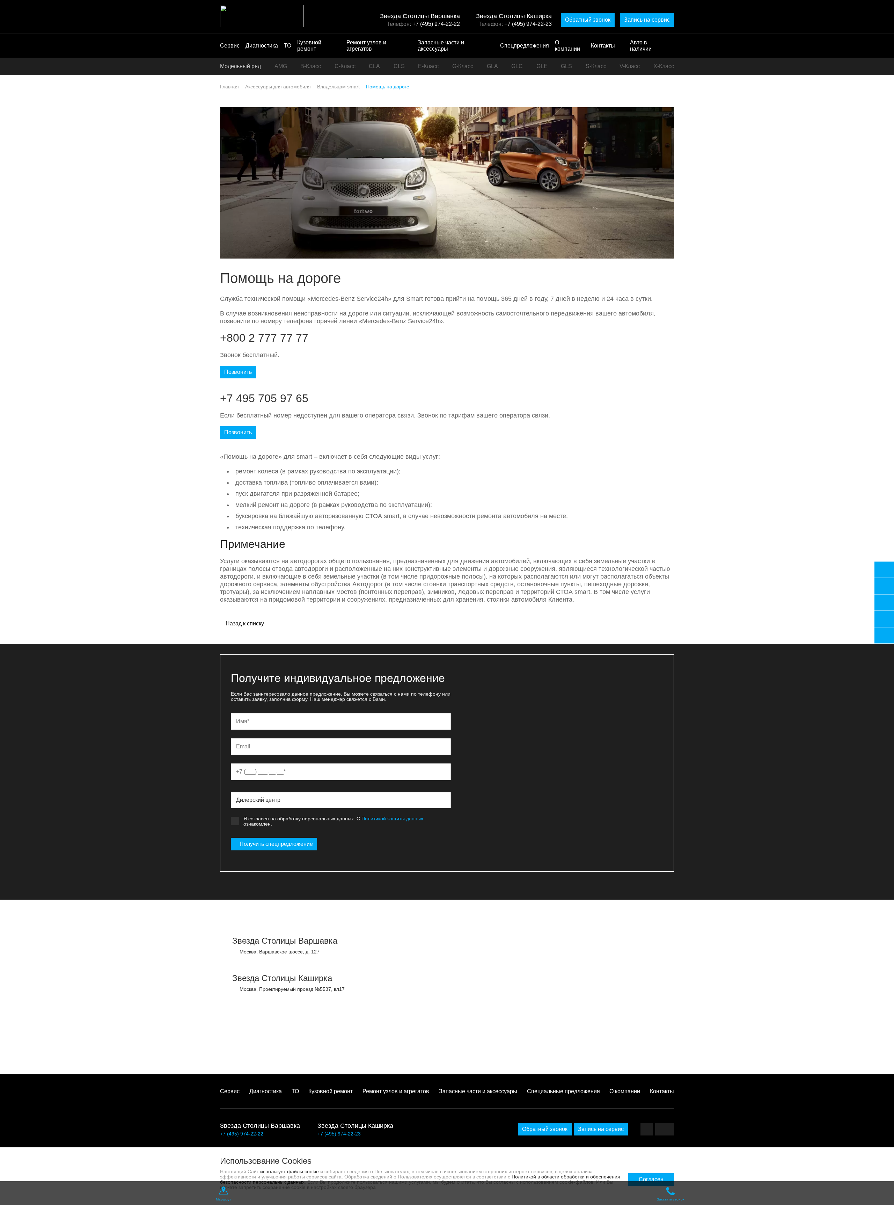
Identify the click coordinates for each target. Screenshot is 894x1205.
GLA (492, 66)
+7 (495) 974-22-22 (436, 24)
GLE (542, 66)
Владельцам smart (338, 86)
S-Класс (596, 66)
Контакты (603, 46)
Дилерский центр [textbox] (258, 800)
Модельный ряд (240, 66)
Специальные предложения (563, 1091)
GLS (566, 66)
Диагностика (262, 46)
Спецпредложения (524, 46)
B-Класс (310, 66)
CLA (374, 66)
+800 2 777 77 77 (264, 338)
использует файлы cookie (289, 1171)
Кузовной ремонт (309, 45)
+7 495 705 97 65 (264, 398)
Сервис (230, 46)
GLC (517, 66)
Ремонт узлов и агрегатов (366, 45)
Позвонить (238, 372)
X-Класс (663, 66)
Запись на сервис (647, 20)
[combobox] (341, 800)
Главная (229, 86)
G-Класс (462, 66)
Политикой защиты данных (392, 818)
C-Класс (345, 66)
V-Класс (630, 66)
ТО (287, 46)
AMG (280, 66)
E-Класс (428, 66)
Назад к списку (244, 623)
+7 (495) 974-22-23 (528, 24)
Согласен (651, 1179)
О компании (567, 45)
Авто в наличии (641, 45)
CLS (399, 66)
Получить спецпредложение (276, 844)
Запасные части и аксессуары (441, 45)
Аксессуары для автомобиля (278, 86)
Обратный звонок (587, 20)
